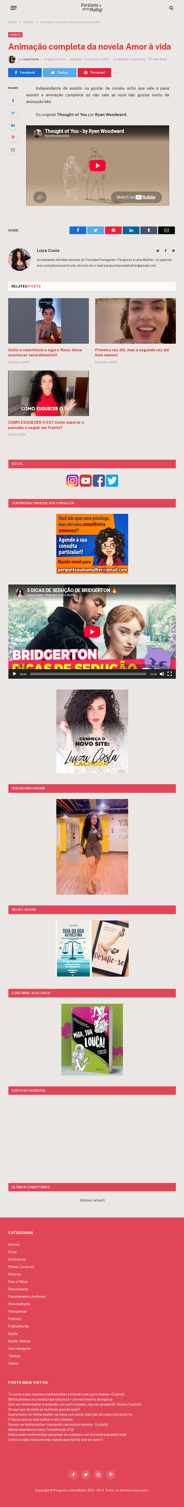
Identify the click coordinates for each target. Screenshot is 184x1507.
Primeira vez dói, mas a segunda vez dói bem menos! (132, 353)
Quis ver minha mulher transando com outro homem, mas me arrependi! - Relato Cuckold (74, 1404)
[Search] (170, 7)
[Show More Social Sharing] (117, 72)
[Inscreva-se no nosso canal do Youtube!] (86, 485)
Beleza (13, 1244)
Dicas (12, 1252)
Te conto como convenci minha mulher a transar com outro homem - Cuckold (66, 1394)
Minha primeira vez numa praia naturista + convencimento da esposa (60, 1399)
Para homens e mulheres (27, 1296)
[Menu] (14, 7)
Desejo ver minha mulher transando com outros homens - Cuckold (58, 1424)
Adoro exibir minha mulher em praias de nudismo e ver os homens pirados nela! (67, 1435)
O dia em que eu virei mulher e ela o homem (40, 1419)
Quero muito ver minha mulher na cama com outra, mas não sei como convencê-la (70, 1414)
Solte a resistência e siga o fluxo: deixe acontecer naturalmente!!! (45, 353)
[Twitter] (13, 113)
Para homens (18, 1289)
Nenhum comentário (131, 59)
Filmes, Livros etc (21, 1267)
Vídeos (15, 34)
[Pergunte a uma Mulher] (92, 8)
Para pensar (17, 1311)
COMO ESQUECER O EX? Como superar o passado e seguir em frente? (46, 425)
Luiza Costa (31, 59)
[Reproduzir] (14, 674)
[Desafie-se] (110, 975)
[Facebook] (13, 100)
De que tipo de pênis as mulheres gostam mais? (44, 1409)
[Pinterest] (13, 137)
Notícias (14, 1274)
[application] (92, 632)
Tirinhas (14, 1356)
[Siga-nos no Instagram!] (72, 485)
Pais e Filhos (18, 1282)
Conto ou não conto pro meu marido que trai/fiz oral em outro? (55, 1440)
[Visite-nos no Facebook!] (99, 485)
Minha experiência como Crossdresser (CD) (41, 1430)
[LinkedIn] (13, 125)
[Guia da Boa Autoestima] (73, 975)
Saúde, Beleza (19, 1341)
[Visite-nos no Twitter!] (112, 485)
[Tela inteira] (169, 674)
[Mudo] (162, 674)
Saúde (13, 1334)
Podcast (14, 1319)
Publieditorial (18, 1326)
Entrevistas (17, 1259)
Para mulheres (19, 1304)
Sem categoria (19, 1349)
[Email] (13, 149)
